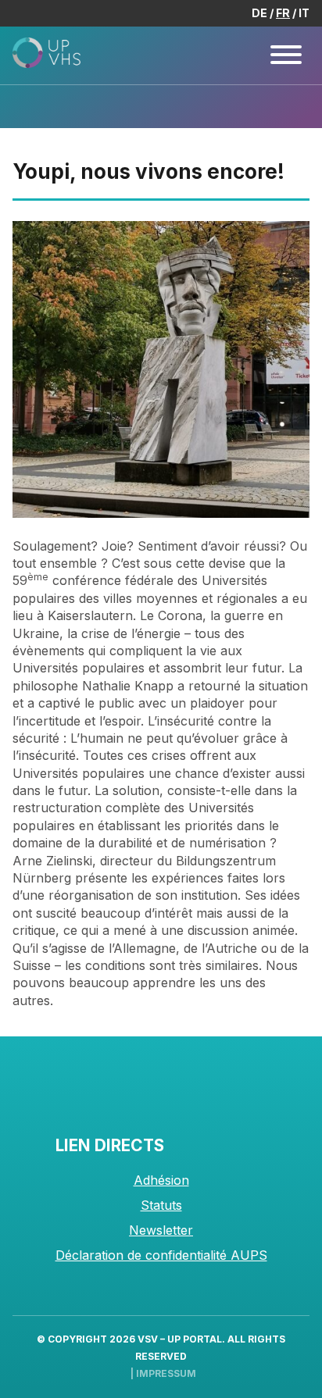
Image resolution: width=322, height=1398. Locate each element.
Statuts (161, 1205)
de (259, 13)
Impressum (166, 1373)
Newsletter (161, 1230)
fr (283, 13)
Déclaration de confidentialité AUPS (161, 1255)
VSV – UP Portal (180, 1339)
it (304, 13)
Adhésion (161, 1180)
